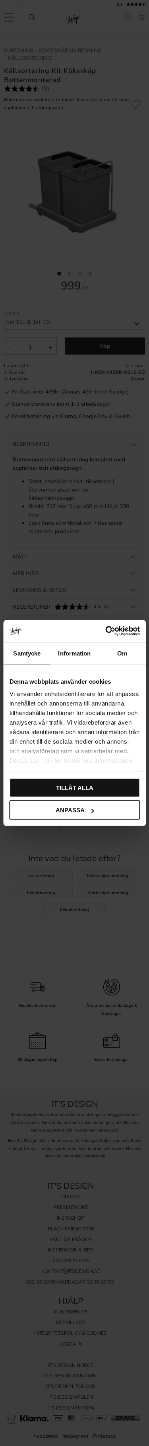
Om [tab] (122, 653)
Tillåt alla (74, 787)
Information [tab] (74, 653)
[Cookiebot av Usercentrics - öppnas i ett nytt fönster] (106, 631)
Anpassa (70, 810)
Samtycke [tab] (27, 653)
